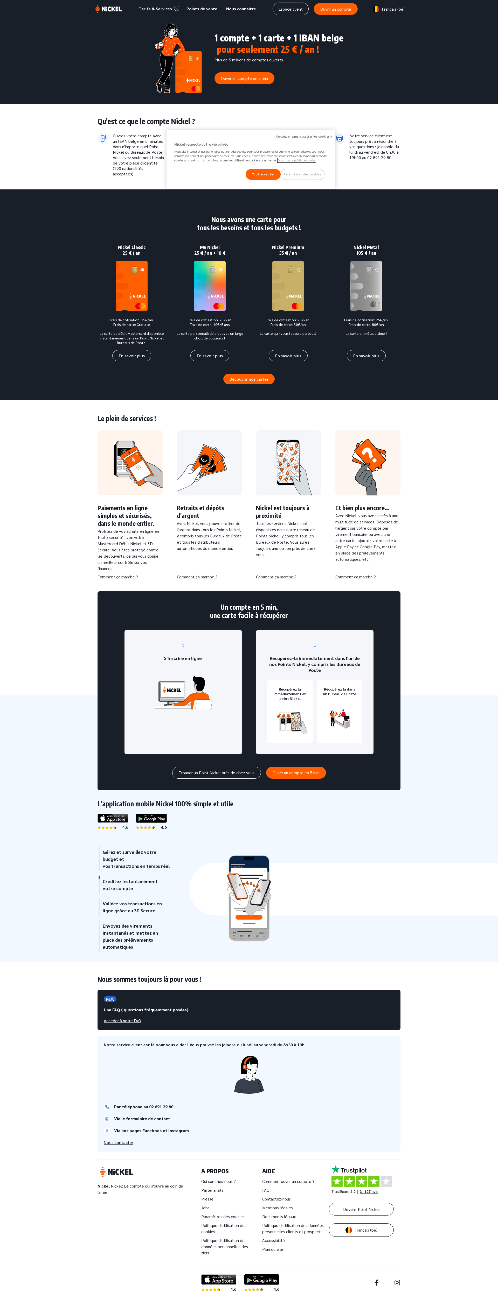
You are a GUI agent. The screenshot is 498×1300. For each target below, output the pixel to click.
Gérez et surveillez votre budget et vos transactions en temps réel (136, 859)
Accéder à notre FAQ (122, 1020)
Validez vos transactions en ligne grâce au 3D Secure (132, 906)
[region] (251, 159)
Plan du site (272, 1249)
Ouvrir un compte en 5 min (244, 78)
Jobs (205, 1207)
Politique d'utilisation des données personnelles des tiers (224, 1246)
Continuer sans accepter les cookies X (304, 136)
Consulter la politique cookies (296, 160)
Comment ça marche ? (118, 576)
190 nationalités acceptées (128, 171)
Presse (207, 1199)
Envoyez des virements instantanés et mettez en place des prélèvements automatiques (130, 936)
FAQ (265, 1190)
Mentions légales (277, 1207)
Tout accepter (263, 174)
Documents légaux (279, 1216)
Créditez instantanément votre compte (130, 884)
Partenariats (212, 1190)
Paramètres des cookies (223, 1216)
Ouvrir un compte (335, 9)
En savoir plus (132, 355)
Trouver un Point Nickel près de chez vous (216, 772)
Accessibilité (273, 1240)
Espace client (291, 9)
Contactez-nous (276, 1199)
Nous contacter (118, 1142)
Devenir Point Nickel (361, 1209)
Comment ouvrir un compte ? (288, 1181)
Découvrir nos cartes (249, 379)
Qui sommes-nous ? (218, 1181)
